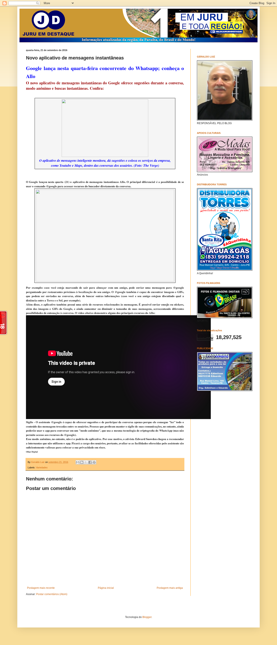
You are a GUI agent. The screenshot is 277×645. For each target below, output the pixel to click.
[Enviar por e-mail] (78, 462)
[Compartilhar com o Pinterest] (94, 462)
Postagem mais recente (41, 587)
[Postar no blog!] (82, 462)
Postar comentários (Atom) (51, 594)
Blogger (146, 617)
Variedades (42, 467)
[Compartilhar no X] (86, 462)
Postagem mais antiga (170, 587)
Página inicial (106, 587)
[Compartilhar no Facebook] (90, 462)
